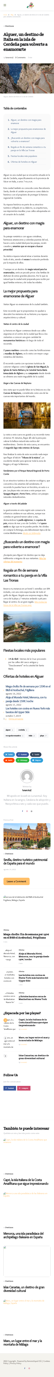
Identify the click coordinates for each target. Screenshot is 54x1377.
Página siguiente (16, 719)
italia (31, 736)
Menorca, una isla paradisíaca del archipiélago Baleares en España (23, 1235)
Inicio (5, 15)
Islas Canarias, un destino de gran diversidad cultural (34, 1057)
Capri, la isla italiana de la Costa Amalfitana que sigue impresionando (33, 1022)
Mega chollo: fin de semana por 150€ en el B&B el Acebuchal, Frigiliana (28, 688)
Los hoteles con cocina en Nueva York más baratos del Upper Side (28, 710)
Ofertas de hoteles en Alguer (24, 162)
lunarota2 (9, 57)
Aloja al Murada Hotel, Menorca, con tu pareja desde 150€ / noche (26, 699)
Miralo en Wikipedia (31, 533)
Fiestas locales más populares (24, 156)
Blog (12, 15)
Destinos (9, 26)
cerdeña (22, 730)
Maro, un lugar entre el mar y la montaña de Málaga (34, 1039)
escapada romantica (14, 736)
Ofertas (6, 930)
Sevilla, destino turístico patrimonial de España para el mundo (25, 861)
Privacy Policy (15, 1363)
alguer (9, 730)
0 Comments (20, 57)
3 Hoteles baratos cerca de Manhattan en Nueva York (33, 998)
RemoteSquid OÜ (34, 1361)
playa (43, 736)
